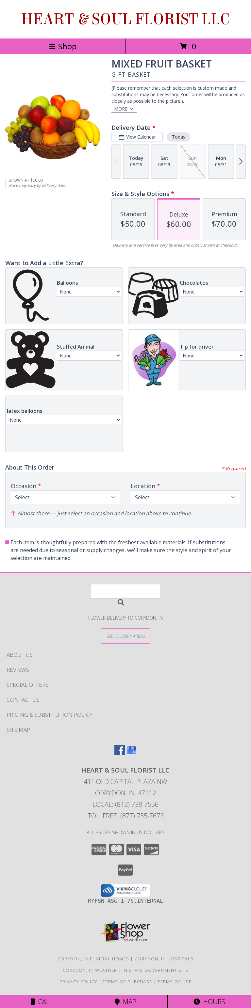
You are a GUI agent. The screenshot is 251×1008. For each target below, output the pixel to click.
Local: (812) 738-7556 (125, 804)
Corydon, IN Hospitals (164, 959)
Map (128, 1001)
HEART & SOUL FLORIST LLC (125, 19)
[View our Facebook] (119, 753)
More (120, 109)
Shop (67, 46)
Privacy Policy (78, 982)
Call (44, 1001)
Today (178, 137)
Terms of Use (175, 982)
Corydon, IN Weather (90, 970)
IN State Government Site (155, 970)
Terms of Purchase (127, 982)
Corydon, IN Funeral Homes (93, 959)
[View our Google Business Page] (131, 753)
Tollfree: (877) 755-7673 (126, 815)
